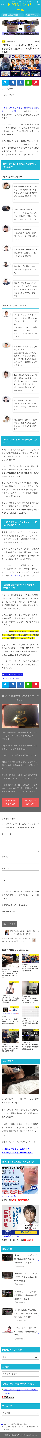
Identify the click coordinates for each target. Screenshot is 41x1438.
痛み (3, 41)
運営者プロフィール (32, 15)
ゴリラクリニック (16, 674)
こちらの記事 (14, 575)
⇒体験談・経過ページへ (30, 802)
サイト (4, 880)
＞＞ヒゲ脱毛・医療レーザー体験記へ (17, 1153)
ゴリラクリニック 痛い (11, 678)
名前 (5, 857)
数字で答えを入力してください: (15, 905)
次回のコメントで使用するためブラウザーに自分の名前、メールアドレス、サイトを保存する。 (20, 895)
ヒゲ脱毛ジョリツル (20, 7)
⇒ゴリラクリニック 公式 (10, 802)
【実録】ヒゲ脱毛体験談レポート (12, 15)
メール (6, 868)
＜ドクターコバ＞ (9, 1196)
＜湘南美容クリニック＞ (12, 1236)
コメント (6, 834)
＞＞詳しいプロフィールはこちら (15, 1149)
